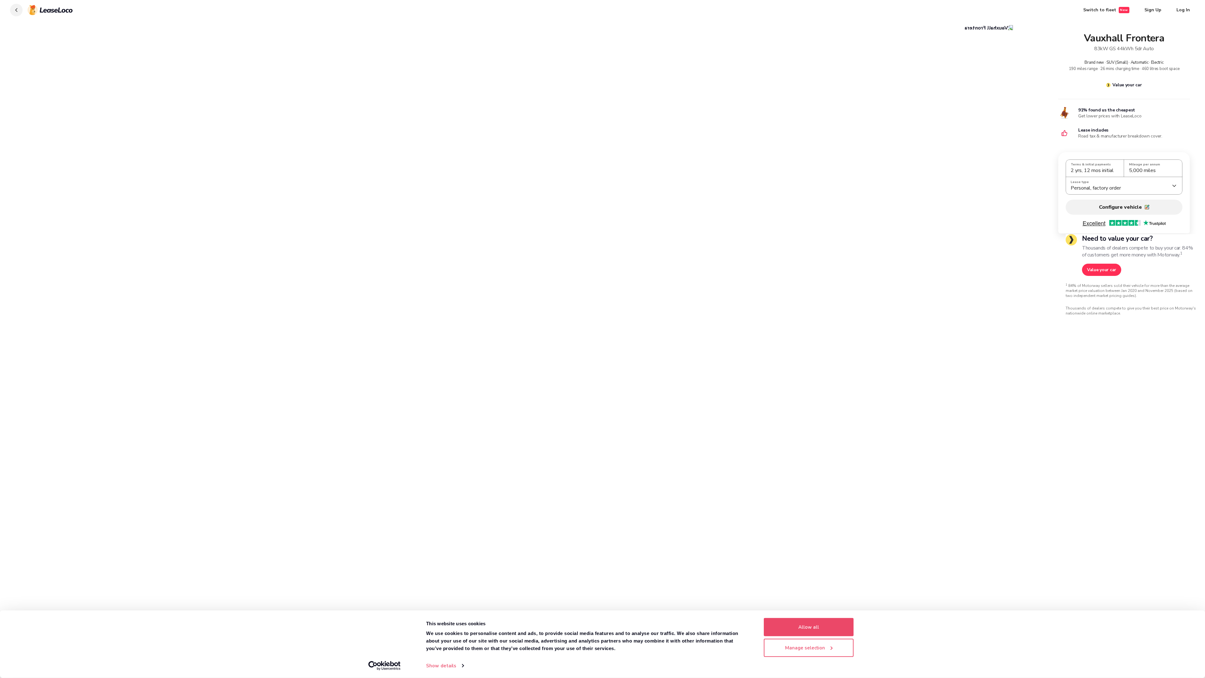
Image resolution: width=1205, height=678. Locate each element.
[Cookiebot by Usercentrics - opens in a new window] (384, 665)
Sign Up (1152, 10)
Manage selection (805, 647)
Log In (1183, 10)
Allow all (808, 627)
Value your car (1127, 85)
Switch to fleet (1105, 10)
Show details (441, 666)
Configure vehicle (1120, 207)
